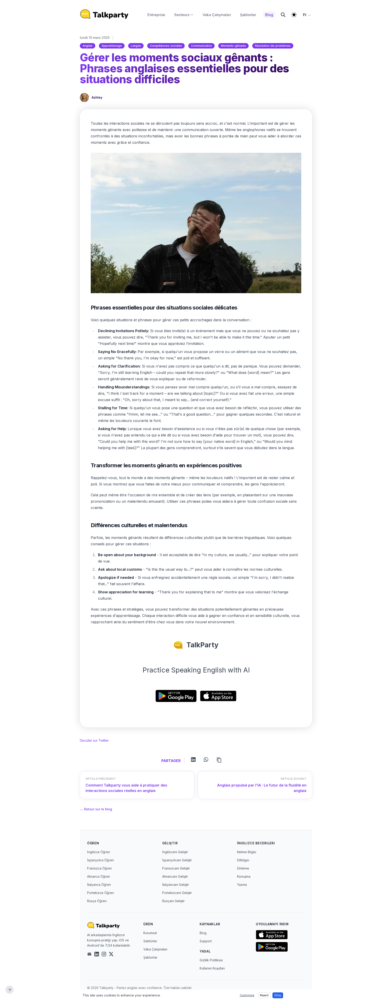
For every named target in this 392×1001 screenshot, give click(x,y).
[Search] (283, 14)
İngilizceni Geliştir (175, 852)
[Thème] (294, 14)
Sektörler (150, 941)
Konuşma (243, 876)
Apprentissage (112, 45)
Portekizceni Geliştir (177, 893)
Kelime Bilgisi (246, 852)
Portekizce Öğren (100, 893)
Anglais (88, 45)
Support (206, 941)
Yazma (242, 885)
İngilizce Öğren (98, 852)
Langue (136, 45)
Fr (305, 14)
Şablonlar (150, 957)
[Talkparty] (104, 14)
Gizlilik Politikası (211, 960)
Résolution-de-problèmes (273, 45)
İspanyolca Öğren (100, 860)
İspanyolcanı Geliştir (177, 860)
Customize (247, 995)
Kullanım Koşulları (212, 968)
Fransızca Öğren (99, 868)
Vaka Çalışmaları (155, 949)
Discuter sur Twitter (94, 740)
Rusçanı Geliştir (173, 901)
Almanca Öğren (98, 876)
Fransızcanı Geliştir (176, 868)
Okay (277, 995)
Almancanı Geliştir (175, 876)
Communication (201, 45)
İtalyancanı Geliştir (175, 885)
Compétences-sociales (166, 45)
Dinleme (243, 868)
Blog (203, 933)
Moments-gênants (233, 45)
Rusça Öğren (97, 901)
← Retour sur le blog (96, 809)
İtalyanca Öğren (99, 885)
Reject (264, 995)
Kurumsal (150, 933)
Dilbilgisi (243, 860)
